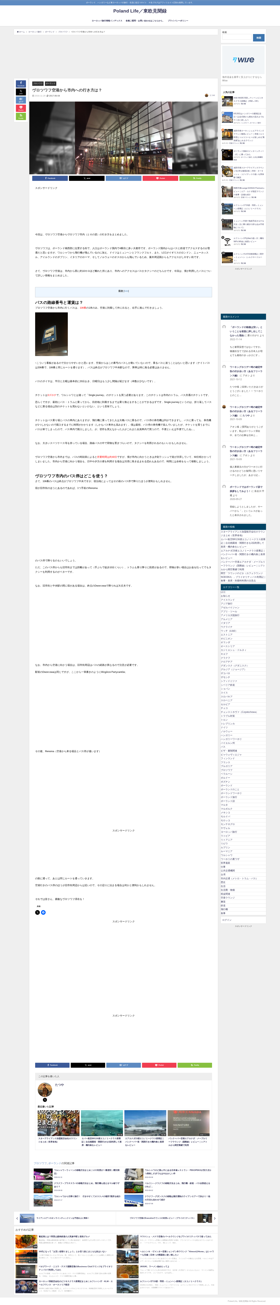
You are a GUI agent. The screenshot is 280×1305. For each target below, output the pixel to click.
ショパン (225, 688)
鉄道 (235, 160)
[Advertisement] (115, 56)
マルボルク (226, 809)
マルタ (224, 805)
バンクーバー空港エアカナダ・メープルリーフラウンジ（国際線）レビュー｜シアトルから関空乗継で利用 (243, 565)
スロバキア (226, 696)
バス (223, 747)
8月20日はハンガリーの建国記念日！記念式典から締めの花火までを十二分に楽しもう (249, 117)
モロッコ (225, 820)
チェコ (224, 708)
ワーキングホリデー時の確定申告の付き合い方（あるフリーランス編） (246, 371)
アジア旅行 (226, 603)
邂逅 (223, 901)
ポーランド (50, 83)
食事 (223, 913)
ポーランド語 (228, 801)
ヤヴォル (225, 828)
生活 (223, 886)
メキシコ (225, 812)
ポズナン (225, 781)
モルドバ (225, 816)
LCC (223, 592)
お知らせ (225, 596)
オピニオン (226, 638)
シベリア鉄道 (228, 685)
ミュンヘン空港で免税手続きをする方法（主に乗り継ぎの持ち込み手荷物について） (249, 224)
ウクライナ (226, 627)
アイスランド (228, 600)
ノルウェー (226, 731)
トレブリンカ (228, 723)
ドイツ (224, 727)
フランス (225, 762)
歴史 (223, 882)
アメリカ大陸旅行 (230, 615)
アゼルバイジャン (230, 607)
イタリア (225, 623)
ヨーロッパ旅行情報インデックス (107, 21)
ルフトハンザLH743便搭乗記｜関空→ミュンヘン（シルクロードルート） (249, 257)
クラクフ (225, 658)
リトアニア (226, 840)
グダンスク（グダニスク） (235, 665)
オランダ (225, 642)
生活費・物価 (228, 890)
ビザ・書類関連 (229, 750)
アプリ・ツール (229, 611)
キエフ (224, 654)
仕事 (223, 867)
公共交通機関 (258, 157)
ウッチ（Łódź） (229, 631)
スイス (224, 692)
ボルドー (225, 778)
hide (126, 291)
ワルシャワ (226, 855)
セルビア (225, 704)
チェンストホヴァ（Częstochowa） (239, 712)
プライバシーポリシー (178, 21)
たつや (212, 95)
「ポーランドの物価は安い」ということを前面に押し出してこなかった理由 (246, 331)
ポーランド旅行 (246, 157)
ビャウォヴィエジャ (231, 754)
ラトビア (225, 836)
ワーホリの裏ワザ (230, 859)
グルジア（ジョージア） (233, 669)
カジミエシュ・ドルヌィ (233, 650)
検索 (224, 32)
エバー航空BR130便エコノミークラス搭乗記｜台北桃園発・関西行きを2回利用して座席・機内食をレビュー (243, 543)
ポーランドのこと (230, 789)
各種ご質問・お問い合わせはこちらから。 (145, 21)
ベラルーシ (226, 774)
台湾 (223, 874)
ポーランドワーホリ (231, 793)
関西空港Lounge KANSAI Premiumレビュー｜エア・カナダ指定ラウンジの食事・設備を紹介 (249, 191)
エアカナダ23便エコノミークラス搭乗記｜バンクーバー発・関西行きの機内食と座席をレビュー (243, 554)
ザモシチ (225, 677)
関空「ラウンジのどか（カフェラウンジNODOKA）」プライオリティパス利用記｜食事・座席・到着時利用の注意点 (243, 577)
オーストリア (228, 646)
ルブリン (225, 847)
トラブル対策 (228, 716)
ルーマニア (226, 851)
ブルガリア (226, 766)
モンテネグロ (228, 824)
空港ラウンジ (234, 143)
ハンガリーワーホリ (231, 739)
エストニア (226, 634)
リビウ (224, 843)
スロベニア (226, 700)
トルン (224, 719)
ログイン (227, 920)
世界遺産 (225, 863)
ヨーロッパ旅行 (255, 123)
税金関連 (225, 894)
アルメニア (226, 619)
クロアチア (226, 661)
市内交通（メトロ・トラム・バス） (239, 878)
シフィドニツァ (229, 681)
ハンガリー (245, 123)
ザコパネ (225, 673)
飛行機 (243, 104)
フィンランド (228, 758)
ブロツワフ (38, 83)
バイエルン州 (228, 743)
